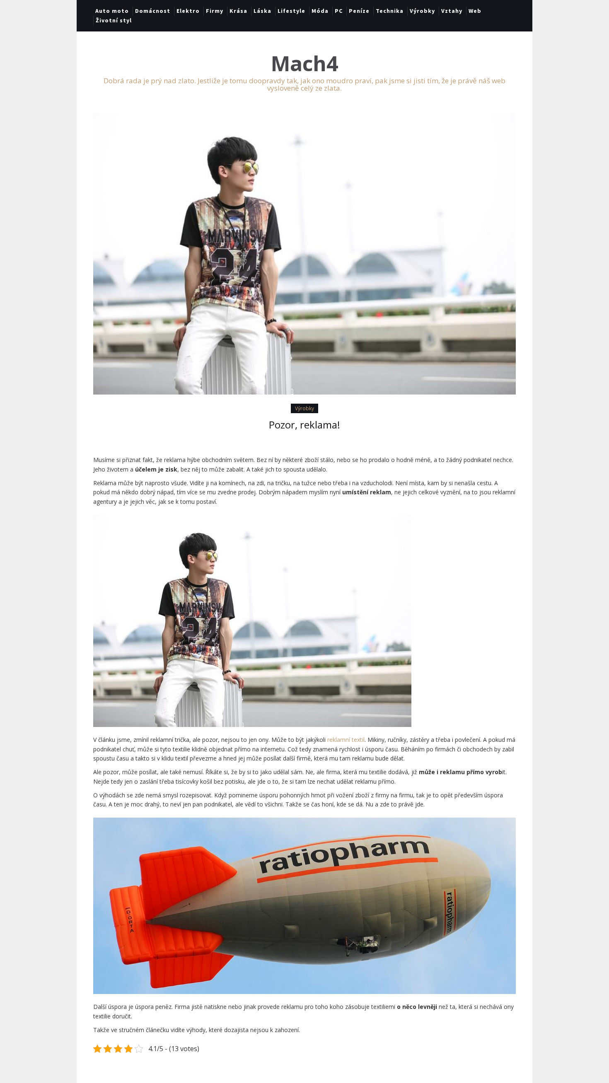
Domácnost (152, 10)
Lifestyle (291, 10)
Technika (390, 10)
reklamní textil (346, 740)
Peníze (359, 10)
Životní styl (114, 20)
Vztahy (451, 10)
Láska (262, 10)
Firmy (214, 10)
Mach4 (304, 63)
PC (339, 10)
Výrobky (422, 10)
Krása (238, 10)
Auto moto (112, 10)
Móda (320, 10)
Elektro (188, 10)
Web (475, 10)
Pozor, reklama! (304, 424)
